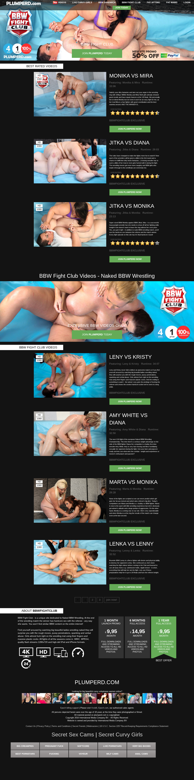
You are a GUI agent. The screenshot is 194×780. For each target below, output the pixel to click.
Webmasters (92, 726)
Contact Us (31, 726)
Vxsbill (94, 708)
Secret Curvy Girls (120, 734)
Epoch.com (103, 708)
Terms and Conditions (61, 726)
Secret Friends (78, 726)
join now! (111, 599)
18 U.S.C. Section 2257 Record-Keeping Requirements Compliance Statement (134, 726)
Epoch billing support (69, 708)
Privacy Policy (43, 726)
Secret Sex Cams (73, 734)
